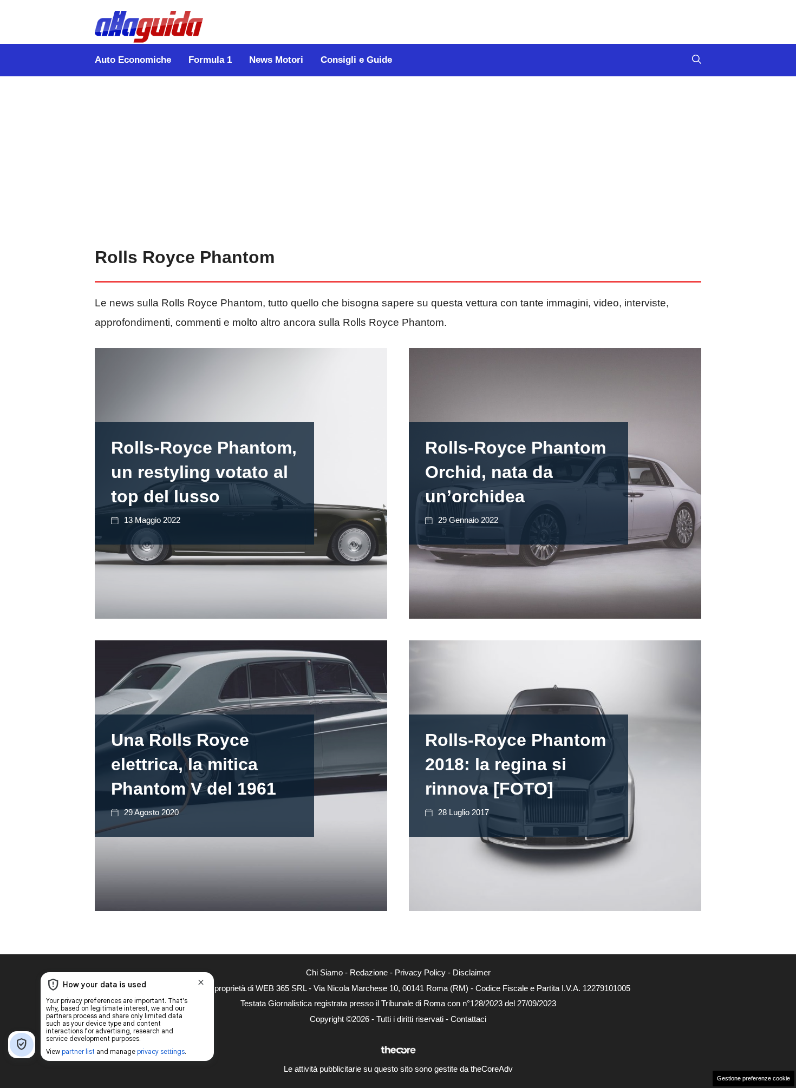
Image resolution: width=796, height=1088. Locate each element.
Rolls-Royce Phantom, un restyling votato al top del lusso (204, 472)
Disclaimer (472, 972)
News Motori (276, 60)
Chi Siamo (324, 972)
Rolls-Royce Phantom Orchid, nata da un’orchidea (515, 472)
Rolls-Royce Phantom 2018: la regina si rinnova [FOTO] (515, 764)
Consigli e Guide (356, 60)
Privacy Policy (420, 972)
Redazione (369, 972)
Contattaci (468, 1019)
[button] (696, 60)
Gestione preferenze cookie (753, 1078)
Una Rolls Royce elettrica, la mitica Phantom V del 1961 (193, 764)
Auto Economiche (133, 60)
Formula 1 (210, 60)
